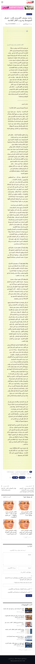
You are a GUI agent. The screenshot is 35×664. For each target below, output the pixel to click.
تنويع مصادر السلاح (10, 471)
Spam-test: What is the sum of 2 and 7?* (23, 582)
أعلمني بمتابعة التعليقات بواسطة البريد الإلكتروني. (19, 589)
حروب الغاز (29, 473)
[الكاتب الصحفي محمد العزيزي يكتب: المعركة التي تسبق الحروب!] (10, 524)
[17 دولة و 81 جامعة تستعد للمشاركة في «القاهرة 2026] (28, 638)
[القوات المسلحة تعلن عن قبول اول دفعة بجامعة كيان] (28, 610)
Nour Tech (20, 660)
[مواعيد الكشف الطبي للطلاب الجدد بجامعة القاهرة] (28, 631)
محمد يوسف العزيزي (14, 473)
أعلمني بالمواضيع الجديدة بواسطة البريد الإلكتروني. (19, 592)
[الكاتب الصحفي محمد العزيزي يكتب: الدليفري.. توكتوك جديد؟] (25, 505)
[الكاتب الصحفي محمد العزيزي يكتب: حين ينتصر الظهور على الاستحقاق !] (25, 524)
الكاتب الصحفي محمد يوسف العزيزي (22, 471)
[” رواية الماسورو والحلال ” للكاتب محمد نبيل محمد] (28, 624)
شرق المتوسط (22, 473)
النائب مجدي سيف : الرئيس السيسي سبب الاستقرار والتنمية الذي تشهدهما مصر (27, 490)
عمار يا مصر (29, 14)
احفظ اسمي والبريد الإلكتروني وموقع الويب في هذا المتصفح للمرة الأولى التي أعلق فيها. (18, 578)
